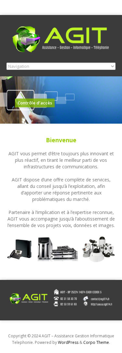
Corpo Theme (96, 342)
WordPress (68, 342)
